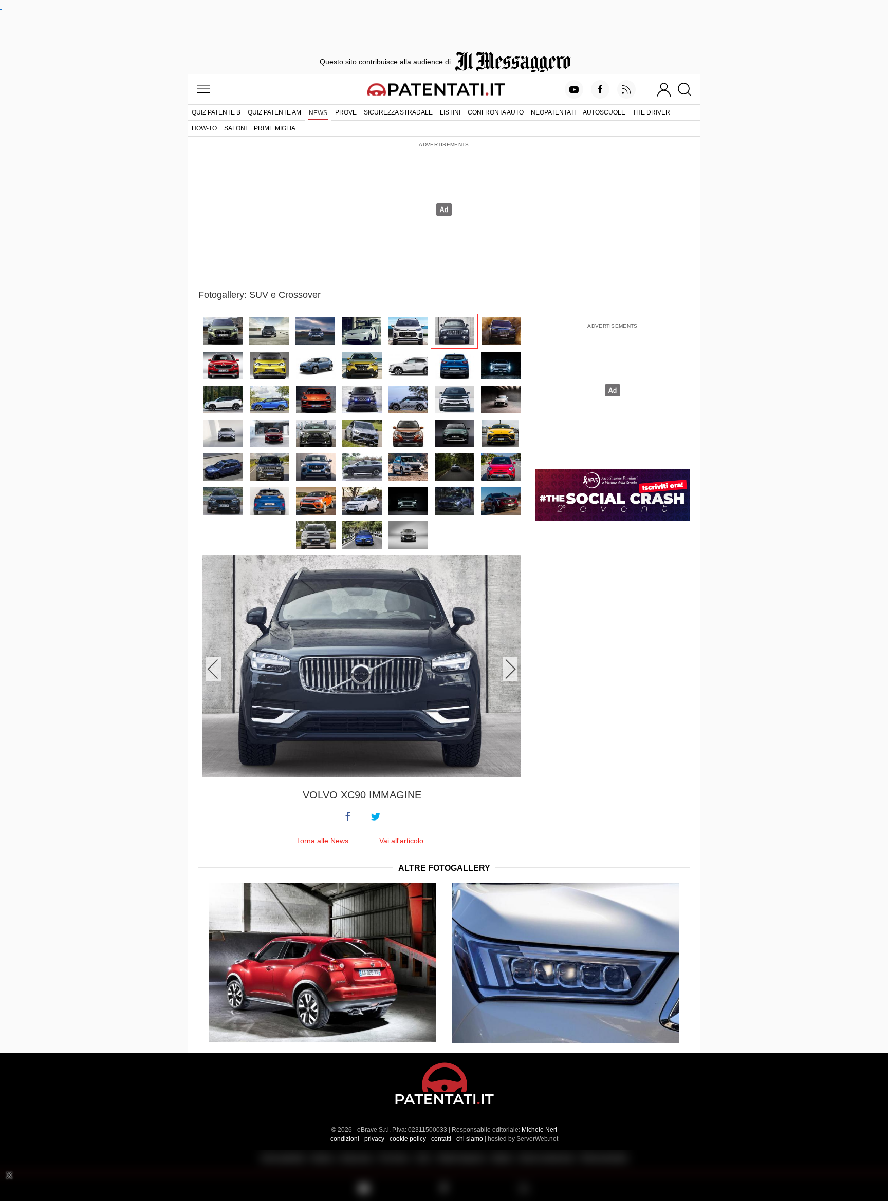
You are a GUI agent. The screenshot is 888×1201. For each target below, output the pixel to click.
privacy (374, 1138)
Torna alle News (322, 840)
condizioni (344, 1138)
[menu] (203, 89)
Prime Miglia (274, 128)
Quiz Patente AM (274, 112)
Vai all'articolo (401, 840)
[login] (664, 89)
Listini (450, 112)
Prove (346, 112)
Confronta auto (496, 112)
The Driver (651, 112)
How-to (204, 128)
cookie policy (408, 1138)
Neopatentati (553, 112)
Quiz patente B (216, 112)
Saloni (235, 128)
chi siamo (469, 1138)
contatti (441, 1138)
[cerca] (688, 89)
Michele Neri (539, 1129)
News (318, 113)
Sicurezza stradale (398, 112)
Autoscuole (604, 112)
